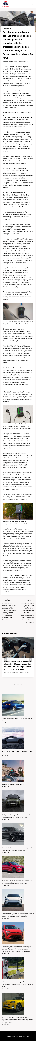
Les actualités (7, 29)
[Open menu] (32, 4)
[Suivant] (30, 659)
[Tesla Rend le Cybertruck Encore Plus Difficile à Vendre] (18, 738)
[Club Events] (5, 4)
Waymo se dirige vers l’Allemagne (13, 784)
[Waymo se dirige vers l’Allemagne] (18, 771)
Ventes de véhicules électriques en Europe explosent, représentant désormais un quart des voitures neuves (17, 1019)
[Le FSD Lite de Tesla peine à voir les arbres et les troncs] (18, 705)
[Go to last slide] (5, 659)
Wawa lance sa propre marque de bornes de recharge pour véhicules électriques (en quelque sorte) (17, 984)
